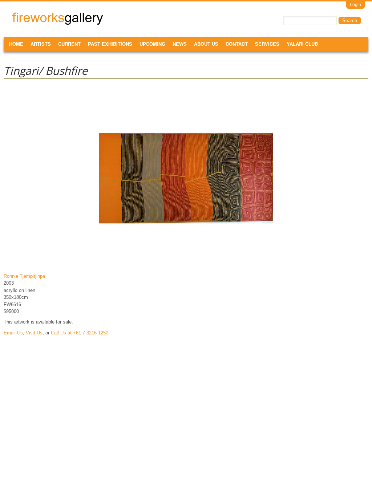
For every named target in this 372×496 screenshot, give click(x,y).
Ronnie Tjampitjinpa (24, 276)
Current (69, 43)
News (180, 43)
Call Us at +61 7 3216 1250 (79, 333)
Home (16, 43)
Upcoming (152, 43)
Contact (237, 43)
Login (355, 4)
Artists (41, 43)
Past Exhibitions (110, 43)
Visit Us (34, 333)
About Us (206, 43)
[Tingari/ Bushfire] (186, 265)
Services (267, 43)
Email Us (13, 333)
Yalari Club (302, 43)
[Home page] (57, 23)
